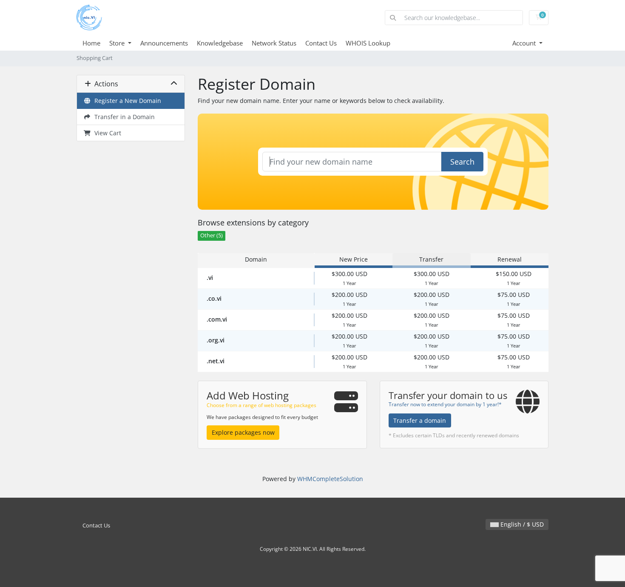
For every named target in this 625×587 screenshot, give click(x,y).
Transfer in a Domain (123, 117)
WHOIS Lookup (368, 43)
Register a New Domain (126, 101)
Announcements (164, 43)
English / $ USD (521, 524)
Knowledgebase (220, 43)
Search (462, 162)
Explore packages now (243, 432)
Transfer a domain (419, 420)
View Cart (106, 133)
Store (117, 43)
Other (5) (211, 235)
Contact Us (321, 43)
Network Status (274, 43)
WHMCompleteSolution (330, 479)
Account (524, 43)
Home (91, 43)
